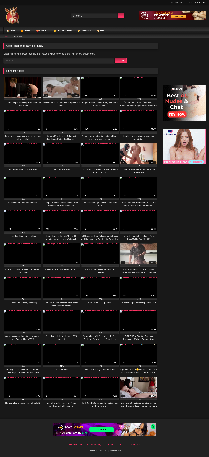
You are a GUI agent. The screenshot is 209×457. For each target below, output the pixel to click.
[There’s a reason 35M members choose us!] (172, 19)
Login (190, 2)
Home (7, 36)
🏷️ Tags (100, 31)
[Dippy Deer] (11, 16)
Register (201, 2)
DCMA (110, 444)
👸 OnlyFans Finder (63, 31)
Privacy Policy (94, 444)
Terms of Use (75, 444)
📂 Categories (84, 31)
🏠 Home (11, 31)
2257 (121, 444)
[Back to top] (200, 448)
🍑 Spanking (42, 31)
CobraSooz (134, 444)
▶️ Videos (25, 31)
